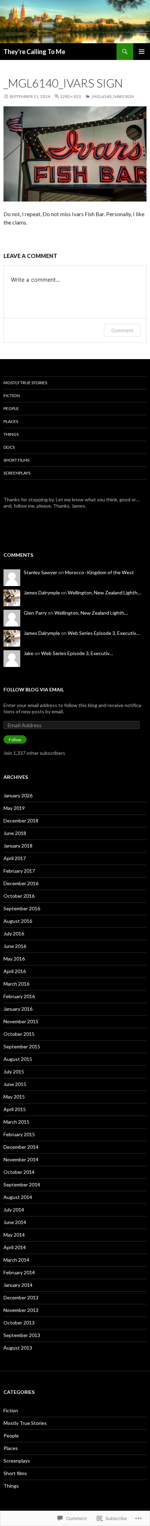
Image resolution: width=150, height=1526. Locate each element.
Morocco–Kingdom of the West (99, 572)
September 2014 (21, 1184)
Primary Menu (141, 51)
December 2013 (20, 1297)
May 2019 (14, 808)
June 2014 (14, 1222)
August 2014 (17, 1197)
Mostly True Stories (25, 382)
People (11, 408)
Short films (16, 460)
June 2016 (14, 946)
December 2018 (20, 820)
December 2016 (20, 883)
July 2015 (13, 1072)
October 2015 (19, 1034)
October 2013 (19, 1323)
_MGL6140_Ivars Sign (112, 96)
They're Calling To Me (34, 51)
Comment (122, 330)
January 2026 (17, 795)
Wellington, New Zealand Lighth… (104, 592)
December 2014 (20, 1147)
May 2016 (14, 959)
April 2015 (14, 1109)
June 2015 (14, 1084)
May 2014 (14, 1235)
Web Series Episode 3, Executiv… (104, 633)
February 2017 (19, 871)
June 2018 (14, 833)
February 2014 (19, 1272)
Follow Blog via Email (33, 689)
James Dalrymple (42, 592)
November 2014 (20, 1159)
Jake (28, 653)
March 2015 (16, 1122)
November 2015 (20, 1021)
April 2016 (14, 971)
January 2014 (17, 1285)
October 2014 (19, 1172)
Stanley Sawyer (40, 572)
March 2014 (16, 1260)
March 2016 (16, 984)
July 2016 (13, 933)
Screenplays (16, 473)
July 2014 (13, 1210)
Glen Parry (35, 613)
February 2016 (19, 996)
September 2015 (21, 1046)
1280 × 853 (70, 96)
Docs (9, 447)
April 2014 (14, 1247)
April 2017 (14, 858)
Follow (15, 739)
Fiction (11, 395)
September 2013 (21, 1335)
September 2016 (21, 908)
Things (10, 434)
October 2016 (19, 896)
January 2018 (17, 846)
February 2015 (19, 1134)
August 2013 (17, 1348)
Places (10, 421)
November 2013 (20, 1310)
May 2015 (14, 1097)
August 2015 (17, 1059)
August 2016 (17, 921)
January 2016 (17, 1009)
